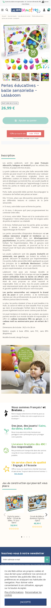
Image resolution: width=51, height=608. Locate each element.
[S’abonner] (47, 560)
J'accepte (25, 602)
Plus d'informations (14, 592)
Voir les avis (18, 473)
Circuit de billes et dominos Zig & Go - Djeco (37, 518)
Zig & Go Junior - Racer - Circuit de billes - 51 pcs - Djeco (14, 519)
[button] (21, 536)
